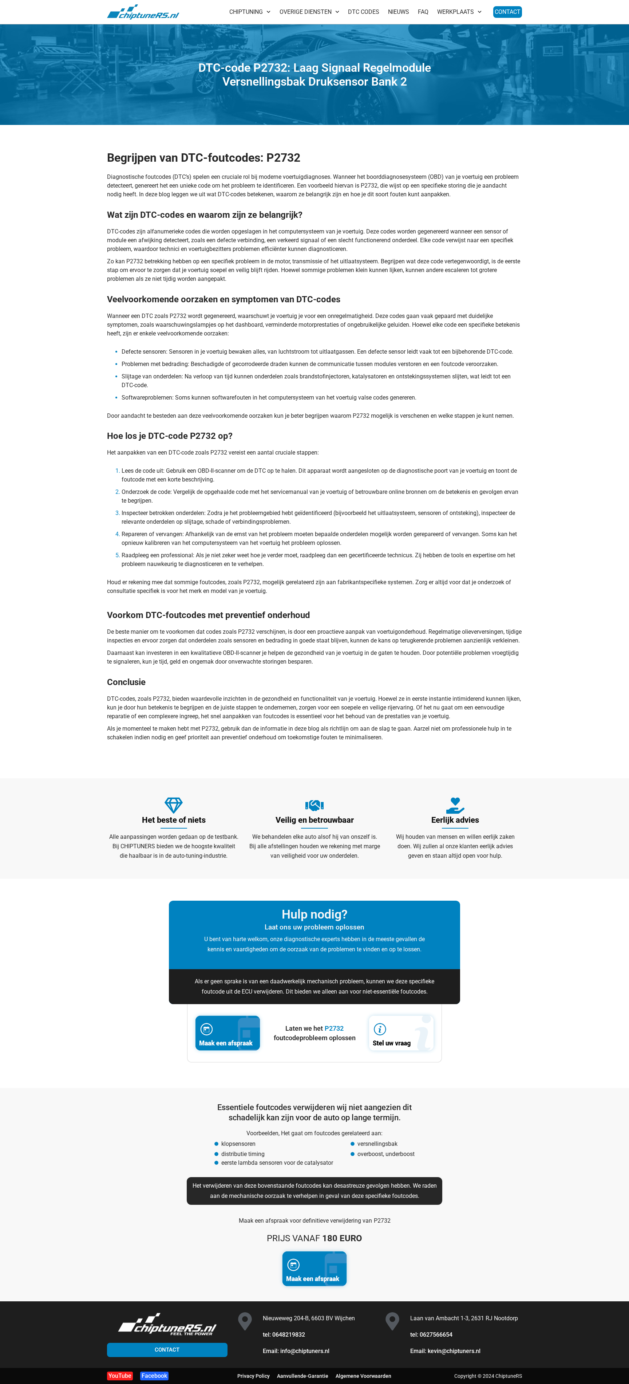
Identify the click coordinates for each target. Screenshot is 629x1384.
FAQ (423, 11)
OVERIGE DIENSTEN (306, 11)
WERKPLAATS (455, 11)
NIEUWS (398, 11)
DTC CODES (363, 11)
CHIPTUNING (246, 11)
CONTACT (508, 11)
